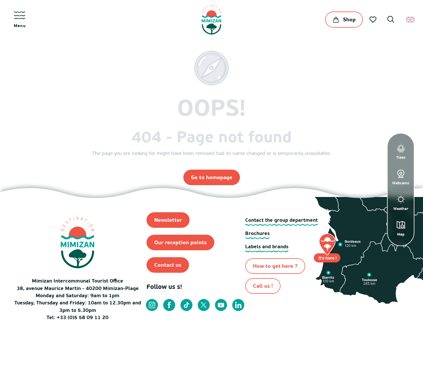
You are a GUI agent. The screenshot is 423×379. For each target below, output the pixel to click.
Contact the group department (281, 220)
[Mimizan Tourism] (211, 19)
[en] (410, 19)
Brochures (257, 233)
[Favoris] (373, 20)
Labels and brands (266, 246)
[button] (390, 20)
